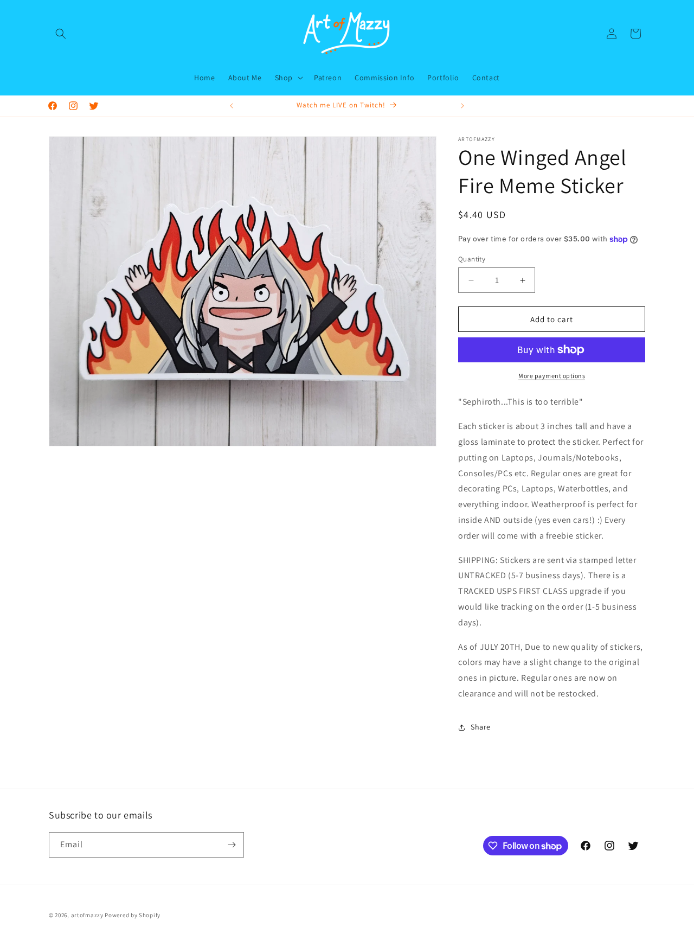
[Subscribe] (231, 845)
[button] (61, 34)
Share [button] (481, 727)
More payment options (551, 376)
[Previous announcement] (231, 105)
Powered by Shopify (132, 915)
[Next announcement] (462, 105)
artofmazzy (87, 915)
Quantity (471, 259)
